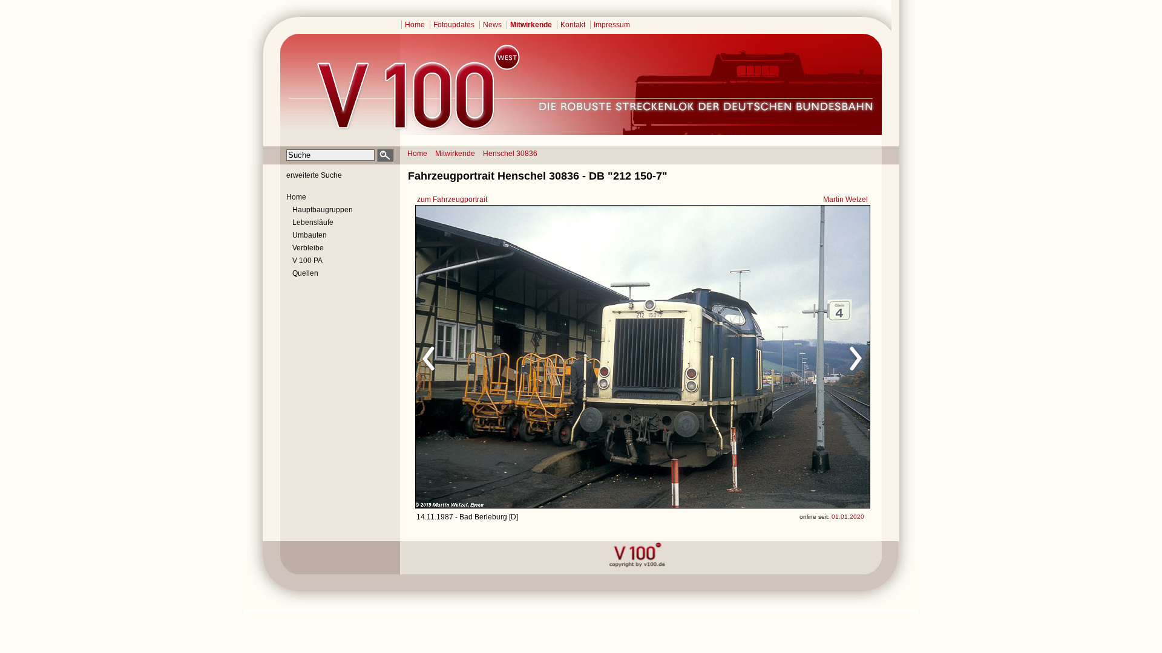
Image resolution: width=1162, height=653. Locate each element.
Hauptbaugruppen (322, 210)
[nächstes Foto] (749, 357)
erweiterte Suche (314, 175)
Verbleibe (308, 248)
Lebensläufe (312, 222)
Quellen (305, 273)
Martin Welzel (845, 199)
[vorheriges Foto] (531, 357)
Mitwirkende (531, 25)
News (492, 25)
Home (415, 25)
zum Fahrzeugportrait (452, 199)
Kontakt (572, 25)
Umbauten (309, 235)
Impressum (612, 25)
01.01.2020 (848, 516)
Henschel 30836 (510, 153)
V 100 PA (307, 260)
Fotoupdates (453, 25)
